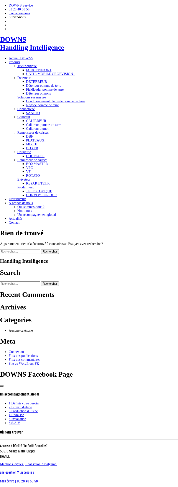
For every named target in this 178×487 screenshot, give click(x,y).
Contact (14, 222)
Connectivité (26, 109)
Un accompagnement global (36, 214)
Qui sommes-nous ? (30, 207)
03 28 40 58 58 (19, 9)
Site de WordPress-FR (24, 363)
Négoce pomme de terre (42, 105)
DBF (29, 136)
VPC (29, 168)
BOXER (32, 148)
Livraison (16, 415)
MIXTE (31, 144)
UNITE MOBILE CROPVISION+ (50, 74)
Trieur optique (27, 66)
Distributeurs (17, 199)
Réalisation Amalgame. (41, 464)
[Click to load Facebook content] (1, 386)
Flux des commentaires (24, 359)
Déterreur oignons (38, 93)
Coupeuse (24, 152)
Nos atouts (24, 211)
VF (28, 171)
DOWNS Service (21, 5)
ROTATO (33, 175)
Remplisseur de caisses (33, 132)
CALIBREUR (36, 121)
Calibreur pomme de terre (43, 124)
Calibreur (23, 117)
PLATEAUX (35, 140)
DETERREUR (36, 81)
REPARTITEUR (38, 183)
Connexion (16, 352)
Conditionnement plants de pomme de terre (55, 101)
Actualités (15, 218)
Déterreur (23, 78)
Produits (14, 62)
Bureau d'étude (20, 407)
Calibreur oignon (37, 128)
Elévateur (23, 179)
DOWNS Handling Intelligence (32, 43)
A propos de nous (21, 203)
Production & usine (23, 411)
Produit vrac (25, 187)
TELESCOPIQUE (39, 191)
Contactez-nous (19, 13)
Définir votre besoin (24, 403)
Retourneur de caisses (32, 160)
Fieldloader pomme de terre (45, 89)
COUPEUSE (35, 156)
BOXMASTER (37, 164)
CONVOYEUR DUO (41, 195)
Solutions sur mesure (31, 97)
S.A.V (14, 423)
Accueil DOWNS (21, 58)
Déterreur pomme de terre (43, 85)
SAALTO (33, 113)
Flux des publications (23, 355)
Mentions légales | (12, 464)
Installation (17, 419)
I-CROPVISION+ (38, 70)
